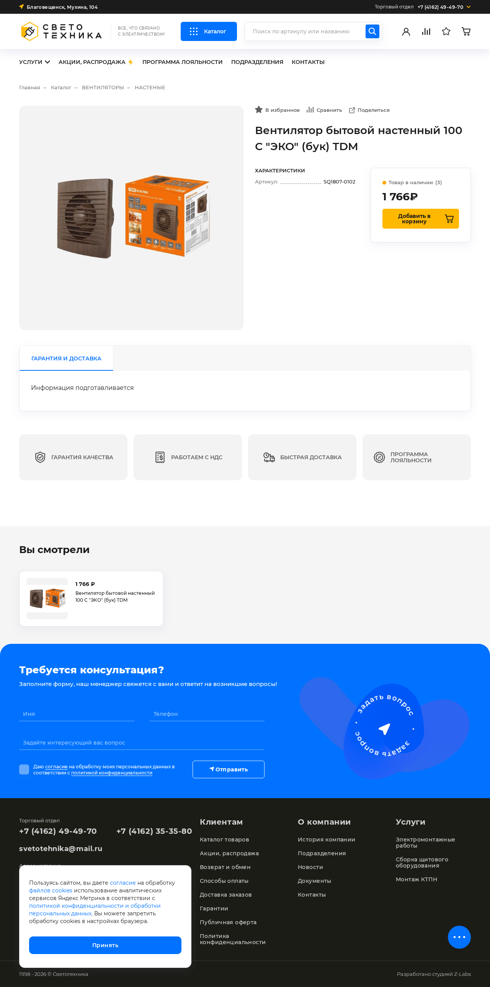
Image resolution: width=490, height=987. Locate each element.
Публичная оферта (228, 922)
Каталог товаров (224, 839)
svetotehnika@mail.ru (61, 849)
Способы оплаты (224, 880)
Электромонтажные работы (426, 842)
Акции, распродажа (229, 853)
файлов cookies (50, 890)
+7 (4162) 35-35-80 (154, 831)
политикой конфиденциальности (111, 773)
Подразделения (322, 853)
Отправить (232, 769)
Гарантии (214, 908)
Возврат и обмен (225, 867)
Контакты (312, 894)
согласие (56, 766)
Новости (310, 867)
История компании (327, 839)
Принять (105, 945)
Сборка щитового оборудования (422, 862)
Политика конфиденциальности (233, 939)
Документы (315, 880)
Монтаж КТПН (417, 879)
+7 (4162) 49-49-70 (58, 831)
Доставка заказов (226, 894)
